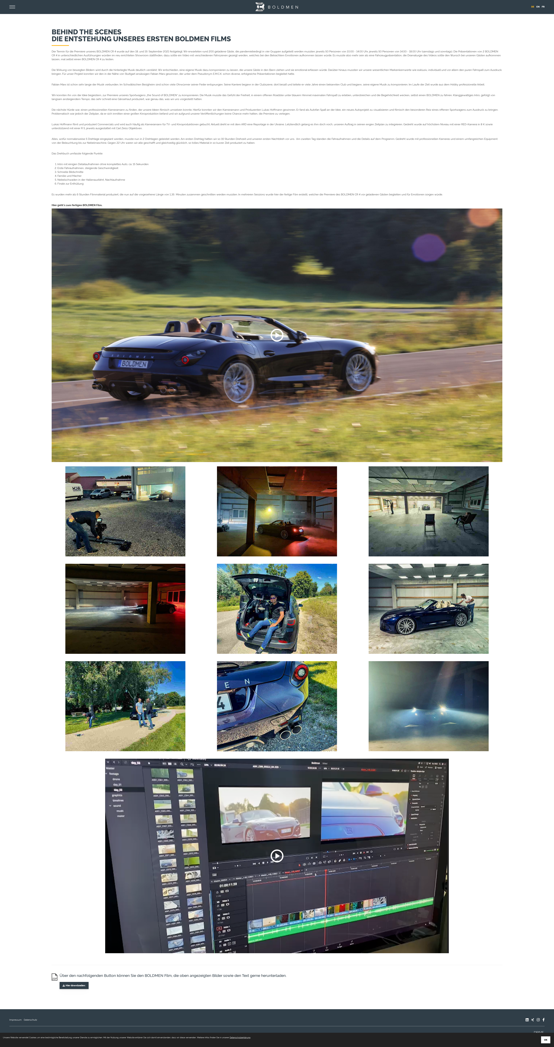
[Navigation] (12, 7)
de (532, 6)
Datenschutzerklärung (240, 1037)
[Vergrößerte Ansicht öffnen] (125, 511)
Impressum (15, 1019)
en (538, 6)
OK (545, 1039)
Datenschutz (30, 1019)
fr (543, 6)
